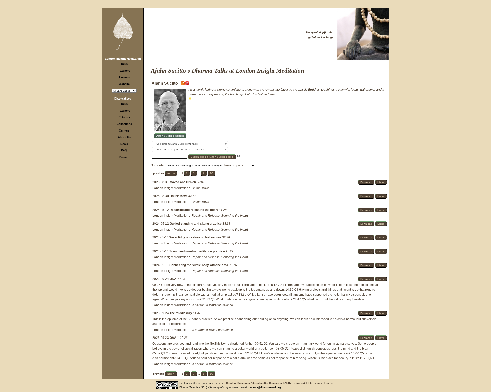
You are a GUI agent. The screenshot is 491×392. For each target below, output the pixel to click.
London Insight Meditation (123, 58)
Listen (381, 182)
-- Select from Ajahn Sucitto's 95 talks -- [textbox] (177, 143)
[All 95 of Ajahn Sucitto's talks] (187, 84)
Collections (124, 123)
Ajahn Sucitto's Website (170, 135)
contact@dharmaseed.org (265, 387)
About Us (124, 137)
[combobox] (190, 143)
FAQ (124, 150)
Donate (124, 157)
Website (124, 83)
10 (211, 173)
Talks (124, 64)
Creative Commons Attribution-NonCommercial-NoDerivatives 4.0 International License (280, 383)
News (124, 143)
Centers (124, 130)
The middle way (181, 313)
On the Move (179, 196)
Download (366, 182)
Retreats (124, 77)
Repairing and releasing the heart (194, 210)
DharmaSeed (122, 98)
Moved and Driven (183, 182)
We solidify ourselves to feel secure (195, 237)
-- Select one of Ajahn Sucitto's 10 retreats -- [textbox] (180, 149)
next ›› (171, 173)
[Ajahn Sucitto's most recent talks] (183, 84)
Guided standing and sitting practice (196, 223)
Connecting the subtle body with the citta (199, 265)
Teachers (124, 70)
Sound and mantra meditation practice (197, 251)
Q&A (173, 279)
